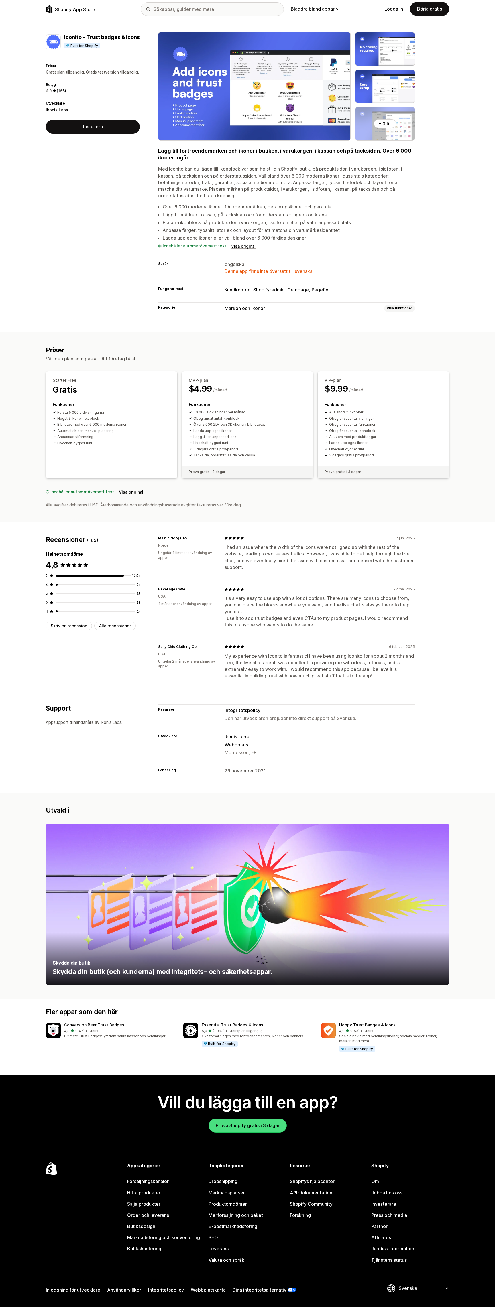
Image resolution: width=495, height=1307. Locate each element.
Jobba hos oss (386, 1193)
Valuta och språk (226, 1260)
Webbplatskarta (208, 1290)
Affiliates (381, 1237)
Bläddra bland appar (313, 9)
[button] (110, 1031)
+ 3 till (385, 123)
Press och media (389, 1215)
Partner (379, 1226)
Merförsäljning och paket (236, 1215)
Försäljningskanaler (148, 1181)
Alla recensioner (115, 625)
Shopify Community (311, 1204)
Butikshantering (144, 1248)
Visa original (243, 246)
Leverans (219, 1248)
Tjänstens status (389, 1260)
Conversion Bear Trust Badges (94, 1024)
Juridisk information (392, 1248)
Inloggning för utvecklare (73, 1290)
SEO (213, 1237)
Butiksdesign (141, 1226)
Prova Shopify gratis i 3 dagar (248, 1125)
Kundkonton (237, 290)
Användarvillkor (124, 1290)
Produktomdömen (228, 1204)
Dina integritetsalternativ (259, 1290)
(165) (61, 90)
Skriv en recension (69, 625)
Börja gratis (429, 9)
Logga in (393, 9)
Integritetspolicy (242, 710)
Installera (93, 126)
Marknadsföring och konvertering (163, 1237)
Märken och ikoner (245, 308)
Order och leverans (148, 1215)
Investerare (383, 1204)
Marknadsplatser (227, 1193)
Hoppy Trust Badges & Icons (367, 1024)
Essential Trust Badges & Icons (232, 1024)
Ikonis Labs (57, 109)
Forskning (300, 1215)
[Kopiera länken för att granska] (190, 538)
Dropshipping (223, 1181)
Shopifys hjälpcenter (312, 1181)
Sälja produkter (143, 1204)
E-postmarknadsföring (233, 1226)
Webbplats (236, 745)
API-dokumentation (311, 1193)
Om (375, 1181)
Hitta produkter (143, 1193)
